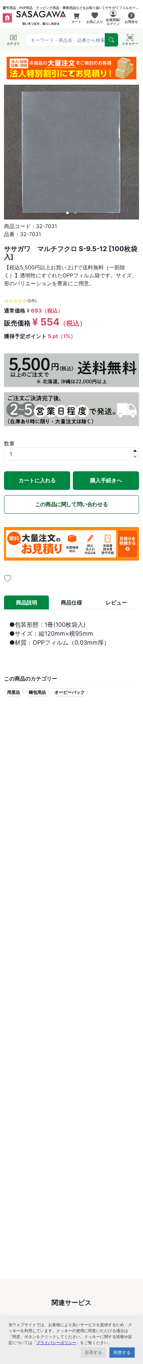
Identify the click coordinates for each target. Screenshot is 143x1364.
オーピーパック (70, 692)
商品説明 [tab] (26, 602)
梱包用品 (37, 692)
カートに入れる (37, 480)
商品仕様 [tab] (71, 602)
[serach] (111, 39)
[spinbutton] (71, 454)
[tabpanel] (71, 638)
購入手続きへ (106, 480)
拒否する (93, 1352)
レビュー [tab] (116, 602)
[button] (71, 72)
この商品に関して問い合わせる (71, 504)
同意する (122, 1352)
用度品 (13, 692)
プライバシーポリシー (56, 1342)
